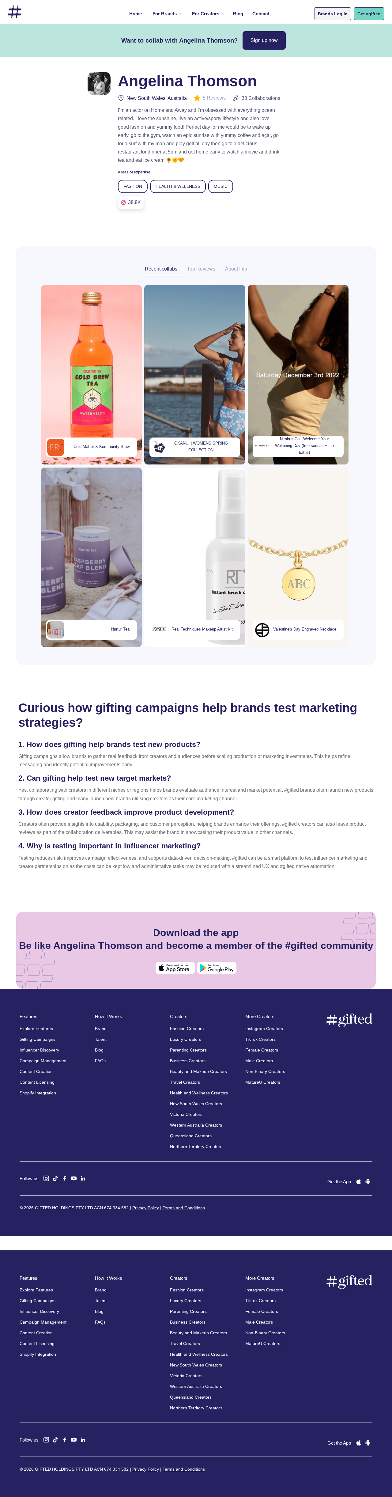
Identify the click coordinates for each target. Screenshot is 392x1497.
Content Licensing (37, 1082)
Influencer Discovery (39, 1050)
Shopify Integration (38, 1092)
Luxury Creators (185, 1039)
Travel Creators (185, 1082)
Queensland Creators (191, 1135)
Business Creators (187, 1060)
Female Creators (261, 1050)
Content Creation (36, 1071)
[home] (14, 12)
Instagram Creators (264, 1028)
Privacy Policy (145, 1207)
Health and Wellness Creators (199, 1092)
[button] (166, 13)
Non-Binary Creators (265, 1071)
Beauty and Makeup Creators (198, 1071)
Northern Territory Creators (196, 1146)
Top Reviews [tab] (201, 268)
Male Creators (259, 1060)
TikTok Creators (260, 1039)
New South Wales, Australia (156, 98)
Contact (260, 13)
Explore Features (36, 1028)
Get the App (339, 1181)
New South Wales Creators (196, 1103)
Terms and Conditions (184, 1207)
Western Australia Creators (196, 1125)
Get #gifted (369, 13)
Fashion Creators (187, 1028)
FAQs (100, 1060)
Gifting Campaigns (37, 1039)
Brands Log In (333, 13)
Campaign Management (43, 1060)
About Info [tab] (236, 268)
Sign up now (264, 40)
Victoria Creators (186, 1114)
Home (135, 13)
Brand (101, 1028)
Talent (101, 1039)
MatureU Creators (262, 1082)
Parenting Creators (188, 1050)
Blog (238, 13)
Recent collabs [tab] (161, 268)
